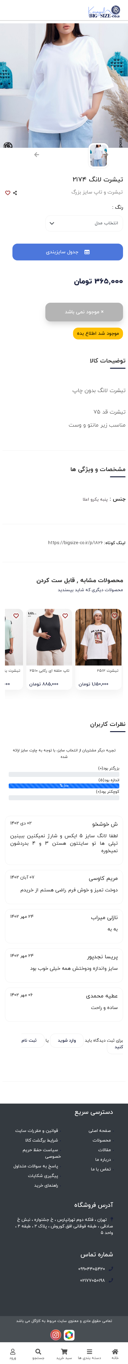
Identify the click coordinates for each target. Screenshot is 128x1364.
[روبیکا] (69, 1334)
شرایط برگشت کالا (41, 1140)
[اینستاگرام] (55, 1334)
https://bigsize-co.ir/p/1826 (75, 543)
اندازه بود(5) (108, 780)
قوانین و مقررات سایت (36, 1131)
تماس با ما (101, 1169)
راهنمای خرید (46, 1186)
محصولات (102, 1140)
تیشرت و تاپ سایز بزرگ (97, 192)
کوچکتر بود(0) (107, 792)
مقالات (104, 1150)
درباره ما (103, 1160)
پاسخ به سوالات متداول (35, 1166)
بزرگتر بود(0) (108, 768)
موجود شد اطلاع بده (98, 333)
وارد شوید (67, 1041)
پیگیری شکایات (43, 1176)
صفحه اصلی (100, 1131)
